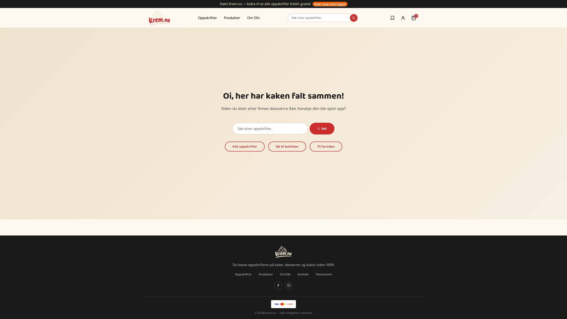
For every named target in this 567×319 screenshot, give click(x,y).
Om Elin (253, 18)
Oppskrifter (207, 18)
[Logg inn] (403, 18)
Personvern (324, 274)
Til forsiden (326, 146)
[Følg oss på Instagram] (289, 285)
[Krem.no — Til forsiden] (159, 17)
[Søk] (353, 18)
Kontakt (303, 274)
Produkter (232, 18)
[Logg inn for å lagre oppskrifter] (392, 18)
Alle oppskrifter (244, 146)
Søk (324, 128)
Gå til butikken (287, 146)
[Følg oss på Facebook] (278, 285)
